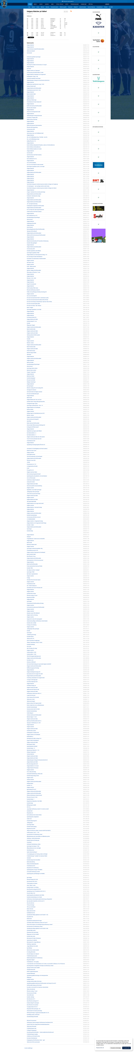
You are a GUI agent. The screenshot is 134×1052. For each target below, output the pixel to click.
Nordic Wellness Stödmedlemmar (33, 146)
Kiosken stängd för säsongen (33, 1002)
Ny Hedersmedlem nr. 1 (31, 434)
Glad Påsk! (29, 421)
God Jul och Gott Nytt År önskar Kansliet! (35, 164)
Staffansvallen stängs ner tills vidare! (34, 985)
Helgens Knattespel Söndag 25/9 (33, 671)
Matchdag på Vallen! (31, 744)
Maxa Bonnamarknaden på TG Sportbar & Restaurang (37, 240)
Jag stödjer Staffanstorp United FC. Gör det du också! (38, 808)
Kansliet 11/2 (29, 785)
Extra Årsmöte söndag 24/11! (33, 1000)
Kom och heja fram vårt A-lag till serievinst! (35, 209)
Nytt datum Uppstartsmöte (32, 573)
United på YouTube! (31, 481)
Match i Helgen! (30, 307)
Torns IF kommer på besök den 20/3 (34, 438)
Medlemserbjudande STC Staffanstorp (34, 957)
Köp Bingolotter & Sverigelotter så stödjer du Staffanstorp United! (40, 965)
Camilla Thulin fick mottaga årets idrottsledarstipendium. (38, 1024)
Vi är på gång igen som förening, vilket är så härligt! (37, 854)
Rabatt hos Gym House (31, 450)
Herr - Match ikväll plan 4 (32, 585)
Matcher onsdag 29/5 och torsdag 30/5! (35, 387)
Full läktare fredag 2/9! (31, 685)
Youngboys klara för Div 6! (32, 1006)
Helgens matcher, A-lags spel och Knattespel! (36, 552)
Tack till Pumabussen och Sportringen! (34, 456)
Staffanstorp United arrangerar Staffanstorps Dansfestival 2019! (40, 1022)
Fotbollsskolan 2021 (31, 865)
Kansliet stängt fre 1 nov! (32, 321)
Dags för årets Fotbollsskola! (33, 740)
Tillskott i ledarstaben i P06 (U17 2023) (34, 642)
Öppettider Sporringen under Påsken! (34, 430)
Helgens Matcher (30, 60)
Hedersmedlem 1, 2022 (31, 654)
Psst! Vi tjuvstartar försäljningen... (33, 640)
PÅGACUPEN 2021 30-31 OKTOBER (34, 848)
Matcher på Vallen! (30, 376)
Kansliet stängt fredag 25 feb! (33, 775)
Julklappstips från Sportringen (33, 491)
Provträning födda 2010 (31, 317)
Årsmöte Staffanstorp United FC (33, 289)
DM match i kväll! (30, 262)
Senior (35, 4)
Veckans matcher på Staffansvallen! (34, 714)
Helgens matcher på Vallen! (32, 331)
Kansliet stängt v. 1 (30, 799)
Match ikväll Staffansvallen (32, 564)
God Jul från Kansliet (31, 477)
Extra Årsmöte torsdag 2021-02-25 (34, 889)
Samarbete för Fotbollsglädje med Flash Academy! (37, 448)
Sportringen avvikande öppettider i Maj (34, 548)
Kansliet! (28, 338)
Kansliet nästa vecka (31, 936)
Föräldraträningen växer (31, 1028)
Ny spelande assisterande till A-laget (34, 920)
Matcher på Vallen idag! (31, 99)
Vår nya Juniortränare (31, 906)
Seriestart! (29, 857)
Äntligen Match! (30, 783)
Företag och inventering (31, 624)
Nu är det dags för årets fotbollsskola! (34, 256)
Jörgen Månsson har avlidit (32, 946)
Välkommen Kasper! (31, 701)
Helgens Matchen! (30, 190)
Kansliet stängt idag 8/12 (32, 820)
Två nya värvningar (30, 904)
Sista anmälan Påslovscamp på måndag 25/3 (36, 425)
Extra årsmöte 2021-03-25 (32, 881)
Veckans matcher (30, 779)
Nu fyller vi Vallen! (30, 524)
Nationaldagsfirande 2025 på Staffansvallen (36, 229)
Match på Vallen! (30, 362)
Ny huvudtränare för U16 (32, 158)
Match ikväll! (29, 397)
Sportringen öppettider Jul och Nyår (34, 309)
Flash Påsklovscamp (31, 454)
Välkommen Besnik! (31, 50)
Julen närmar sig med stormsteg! (33, 493)
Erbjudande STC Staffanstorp (33, 867)
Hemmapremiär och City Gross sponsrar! (35, 560)
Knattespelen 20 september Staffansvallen (35, 205)
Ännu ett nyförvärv (30, 902)
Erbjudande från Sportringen (32, 932)
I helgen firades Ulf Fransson (32, 767)
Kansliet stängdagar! (31, 378)
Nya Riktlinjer (29, 948)
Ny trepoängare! (30, 385)
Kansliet (28, 323)
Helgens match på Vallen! (32, 472)
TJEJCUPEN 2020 (30, 995)
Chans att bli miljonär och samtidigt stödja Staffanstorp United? (40, 924)
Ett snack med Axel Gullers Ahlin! (33, 303)
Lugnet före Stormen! (31, 695)
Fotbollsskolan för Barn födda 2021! (34, 101)
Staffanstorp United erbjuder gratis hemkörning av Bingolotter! (39, 899)
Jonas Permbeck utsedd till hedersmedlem (35, 49)
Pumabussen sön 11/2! (31, 464)
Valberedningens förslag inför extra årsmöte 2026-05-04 (38, 80)
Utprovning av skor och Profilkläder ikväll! (35, 133)
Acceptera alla (126, 1048)
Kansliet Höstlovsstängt (32, 826)
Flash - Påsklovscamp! (31, 266)
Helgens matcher (30, 575)
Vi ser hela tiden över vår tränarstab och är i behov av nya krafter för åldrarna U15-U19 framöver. (46, 963)
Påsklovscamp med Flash (32, 119)
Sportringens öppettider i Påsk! (33, 252)
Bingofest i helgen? (31, 959)
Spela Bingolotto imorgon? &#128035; (34, 869)
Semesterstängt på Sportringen (33, 364)
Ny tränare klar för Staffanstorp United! (34, 926)
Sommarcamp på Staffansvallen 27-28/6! (35, 72)
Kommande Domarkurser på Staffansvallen (35, 607)
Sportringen (29, 528)
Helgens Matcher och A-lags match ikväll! (35, 503)
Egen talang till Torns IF (31, 789)
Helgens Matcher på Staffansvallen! (34, 88)
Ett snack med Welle (31, 380)
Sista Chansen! (30, 227)
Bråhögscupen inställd (31, 805)
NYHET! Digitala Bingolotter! (32, 971)
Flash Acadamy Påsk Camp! (32, 287)
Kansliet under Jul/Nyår (31, 622)
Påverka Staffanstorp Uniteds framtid (34, 795)
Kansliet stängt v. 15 (31, 748)
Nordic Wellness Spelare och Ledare (34, 148)
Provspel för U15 (30, 470)
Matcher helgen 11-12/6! (32, 716)
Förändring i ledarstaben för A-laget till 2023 (36, 677)
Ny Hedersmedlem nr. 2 (31, 432)
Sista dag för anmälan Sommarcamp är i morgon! (37, 64)
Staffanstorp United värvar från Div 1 (34, 693)
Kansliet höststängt (31, 644)
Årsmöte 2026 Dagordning (32, 127)
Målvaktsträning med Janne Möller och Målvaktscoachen (38, 836)
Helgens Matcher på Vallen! (37, 11)
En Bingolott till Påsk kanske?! (33, 427)
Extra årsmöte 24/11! (31, 998)
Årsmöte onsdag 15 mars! (32, 595)
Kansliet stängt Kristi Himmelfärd (33, 859)
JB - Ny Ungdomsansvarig (32, 203)
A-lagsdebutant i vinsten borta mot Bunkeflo (36, 538)
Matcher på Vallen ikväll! (32, 544)
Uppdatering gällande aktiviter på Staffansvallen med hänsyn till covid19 (41, 983)
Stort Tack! (29, 646)
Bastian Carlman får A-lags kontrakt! (34, 703)
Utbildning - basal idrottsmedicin (33, 838)
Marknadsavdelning (31, 861)
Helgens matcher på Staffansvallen (34, 327)
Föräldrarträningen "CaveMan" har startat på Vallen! (37, 855)
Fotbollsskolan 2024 (31, 440)
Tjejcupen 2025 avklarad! (32, 231)
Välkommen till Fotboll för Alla (33, 689)
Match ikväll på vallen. (31, 346)
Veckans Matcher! (30, 754)
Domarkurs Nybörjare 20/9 (32, 681)
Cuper (66, 4)
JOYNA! (28, 462)
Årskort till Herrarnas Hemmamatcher (34, 125)
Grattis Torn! (29, 818)
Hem (30, 4)
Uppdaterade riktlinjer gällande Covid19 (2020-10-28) (37, 928)
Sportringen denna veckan (32, 368)
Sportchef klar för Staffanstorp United (34, 834)
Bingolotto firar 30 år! (31, 828)
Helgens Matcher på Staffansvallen (34, 558)
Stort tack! (29, 68)
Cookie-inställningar (28, 1048)
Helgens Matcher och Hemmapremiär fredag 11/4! (37, 254)
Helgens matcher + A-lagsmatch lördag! (35, 521)
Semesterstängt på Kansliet (32, 1016)
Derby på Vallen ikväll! (31, 86)
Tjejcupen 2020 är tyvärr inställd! (33, 967)
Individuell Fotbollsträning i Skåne (33, 844)
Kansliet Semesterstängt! (32, 707)
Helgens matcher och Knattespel (33, 734)
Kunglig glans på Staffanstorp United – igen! (36, 1040)
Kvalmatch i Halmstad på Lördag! (33, 195)
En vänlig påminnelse (31, 951)
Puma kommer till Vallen (31, 993)
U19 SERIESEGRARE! (31, 519)
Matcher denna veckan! (31, 370)
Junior (40, 4)
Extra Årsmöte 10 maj (31, 556)
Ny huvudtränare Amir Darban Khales (34, 814)
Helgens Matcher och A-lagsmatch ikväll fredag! (36, 523)
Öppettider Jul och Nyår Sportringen (34, 489)
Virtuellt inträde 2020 (31, 969)
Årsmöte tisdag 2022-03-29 (32, 763)
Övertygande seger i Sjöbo (32, 403)
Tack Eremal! (29, 52)
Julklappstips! (30, 822)
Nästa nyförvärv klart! (31, 910)
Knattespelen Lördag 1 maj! (32, 76)
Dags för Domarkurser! (31, 284)
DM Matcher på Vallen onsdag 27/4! (34, 738)
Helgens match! (30, 777)
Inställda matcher (30, 979)
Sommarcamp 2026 (31, 129)
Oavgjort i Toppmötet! (31, 372)
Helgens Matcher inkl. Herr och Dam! (34, 399)
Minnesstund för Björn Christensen (34, 938)
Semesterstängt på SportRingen (33, 217)
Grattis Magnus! (30, 713)
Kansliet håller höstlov (31, 930)
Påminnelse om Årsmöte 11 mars (33, 272)
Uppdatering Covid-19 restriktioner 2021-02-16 (36, 891)
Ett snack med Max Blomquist (33, 393)
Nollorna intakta (30, 409)
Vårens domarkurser (31, 989)
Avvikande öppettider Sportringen (33, 56)
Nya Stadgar (29, 877)
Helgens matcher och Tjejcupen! (33, 70)
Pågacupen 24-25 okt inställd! (33, 934)
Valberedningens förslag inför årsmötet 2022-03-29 (37, 760)
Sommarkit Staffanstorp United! (33, 871)
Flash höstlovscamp (31, 350)
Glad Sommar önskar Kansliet (33, 950)
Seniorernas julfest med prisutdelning (34, 485)
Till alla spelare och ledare (32, 883)
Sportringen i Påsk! (30, 571)
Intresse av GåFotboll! (31, 662)
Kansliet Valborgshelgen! (32, 242)
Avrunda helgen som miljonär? (33, 953)
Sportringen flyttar (30, 824)
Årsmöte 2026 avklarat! (31, 107)
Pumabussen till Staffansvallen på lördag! (35, 603)
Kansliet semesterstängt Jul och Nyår (34, 897)
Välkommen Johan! (31, 699)
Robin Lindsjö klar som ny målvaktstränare (35, 705)
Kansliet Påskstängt (31, 973)
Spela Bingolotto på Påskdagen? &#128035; (36, 873)
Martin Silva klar (30, 908)
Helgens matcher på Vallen (32, 687)
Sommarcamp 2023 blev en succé (33, 517)
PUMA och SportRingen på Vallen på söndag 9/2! (37, 291)
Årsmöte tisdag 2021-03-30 (32, 879)
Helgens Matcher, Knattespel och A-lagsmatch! (36, 74)
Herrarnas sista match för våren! (33, 709)
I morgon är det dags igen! (32, 679)
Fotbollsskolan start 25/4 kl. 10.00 (33, 90)
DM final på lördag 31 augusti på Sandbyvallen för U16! (38, 1012)
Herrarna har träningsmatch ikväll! (33, 111)
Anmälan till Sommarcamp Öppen (33, 579)
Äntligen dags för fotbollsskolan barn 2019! (35, 413)
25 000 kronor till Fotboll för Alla (33, 1036)
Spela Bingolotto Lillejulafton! (33, 816)
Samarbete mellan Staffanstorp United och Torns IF (37, 922)
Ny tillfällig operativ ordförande (33, 1014)
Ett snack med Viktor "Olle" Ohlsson (34, 305)
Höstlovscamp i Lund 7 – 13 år (33, 832)
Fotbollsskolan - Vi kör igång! (33, 961)
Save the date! (30, 152)
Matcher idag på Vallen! (31, 352)
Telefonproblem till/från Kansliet (33, 334)
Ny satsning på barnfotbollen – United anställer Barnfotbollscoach (40, 1032)
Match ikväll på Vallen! (31, 94)
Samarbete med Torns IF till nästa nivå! (34, 587)
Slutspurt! (29, 536)
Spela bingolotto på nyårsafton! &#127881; (35, 895)
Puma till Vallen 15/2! (31, 893)
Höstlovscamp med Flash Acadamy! (34, 211)
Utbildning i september (31, 944)
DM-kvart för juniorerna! (31, 1020)
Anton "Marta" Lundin (31, 885)
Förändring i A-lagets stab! (32, 117)
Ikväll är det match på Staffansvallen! (34, 105)
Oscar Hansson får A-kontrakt (33, 697)
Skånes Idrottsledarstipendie (33, 863)
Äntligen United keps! (31, 381)
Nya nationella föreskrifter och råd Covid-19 (35, 901)
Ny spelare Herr (30, 916)
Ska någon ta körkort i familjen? (33, 570)
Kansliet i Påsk (30, 568)
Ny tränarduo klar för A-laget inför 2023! (35, 673)
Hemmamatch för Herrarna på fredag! (34, 1010)
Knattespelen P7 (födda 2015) (33, 732)
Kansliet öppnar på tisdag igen (33, 840)
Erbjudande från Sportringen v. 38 (33, 1008)
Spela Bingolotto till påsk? (32, 746)
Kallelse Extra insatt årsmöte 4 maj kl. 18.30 (35, 84)
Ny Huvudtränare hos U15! (32, 215)
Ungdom (46, 4)
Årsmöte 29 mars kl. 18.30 (32, 797)
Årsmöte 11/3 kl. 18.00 (31, 278)
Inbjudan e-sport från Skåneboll (33, 613)
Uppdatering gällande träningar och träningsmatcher (37, 975)
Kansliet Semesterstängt (32, 515)
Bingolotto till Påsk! (31, 597)
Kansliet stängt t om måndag (32, 887)
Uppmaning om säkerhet (32, 940)
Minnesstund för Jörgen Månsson (34, 942)
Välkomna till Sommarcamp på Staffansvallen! (36, 235)
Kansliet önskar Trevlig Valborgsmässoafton (36, 401)
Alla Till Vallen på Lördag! (32, 648)
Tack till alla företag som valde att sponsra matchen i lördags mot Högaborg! (42, 184)
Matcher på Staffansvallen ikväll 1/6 (34, 720)
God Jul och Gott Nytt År (32, 295)
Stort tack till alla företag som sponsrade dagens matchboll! (39, 664)
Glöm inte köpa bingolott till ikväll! (33, 474)
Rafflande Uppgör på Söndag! (33, 667)
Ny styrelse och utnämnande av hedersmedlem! (36, 258)
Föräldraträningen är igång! (32, 1034)
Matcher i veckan (30, 342)
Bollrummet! (29, 918)
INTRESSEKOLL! (30, 736)
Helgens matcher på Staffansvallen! (34, 344)
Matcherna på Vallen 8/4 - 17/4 (33, 750)
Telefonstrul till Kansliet (31, 1026)
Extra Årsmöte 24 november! (32, 1004)
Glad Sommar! (30, 219)
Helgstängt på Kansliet (31, 223)
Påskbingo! (29, 977)
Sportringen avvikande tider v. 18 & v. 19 (35, 405)
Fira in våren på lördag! (31, 771)
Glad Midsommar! (30, 850)
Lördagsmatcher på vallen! (32, 466)
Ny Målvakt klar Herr (31, 912)
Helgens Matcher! (30, 45)
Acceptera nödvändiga (116, 1048)
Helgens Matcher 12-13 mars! (33, 765)
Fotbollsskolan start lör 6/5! (32, 550)
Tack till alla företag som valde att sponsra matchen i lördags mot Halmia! (41, 188)
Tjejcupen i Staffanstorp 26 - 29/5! (33, 722)
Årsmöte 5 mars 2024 (31, 460)
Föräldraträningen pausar (32, 955)
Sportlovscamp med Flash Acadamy (34, 154)
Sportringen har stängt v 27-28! (33, 846)
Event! (28, 468)
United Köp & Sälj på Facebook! (33, 479)
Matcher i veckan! (30, 415)
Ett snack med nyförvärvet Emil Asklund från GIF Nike (37, 299)
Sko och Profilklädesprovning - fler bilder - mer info (37, 137)
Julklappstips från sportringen (33, 628)
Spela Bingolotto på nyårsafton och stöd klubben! (37, 476)
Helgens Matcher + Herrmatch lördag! (34, 507)
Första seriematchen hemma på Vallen (34, 566)
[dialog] (114, 1044)
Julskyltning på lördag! (31, 634)
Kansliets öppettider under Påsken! (34, 250)
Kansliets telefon (30, 636)
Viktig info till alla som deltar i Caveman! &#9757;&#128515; (39, 830)
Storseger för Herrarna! (31, 389)
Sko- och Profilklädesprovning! (33, 139)
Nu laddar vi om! (30, 660)
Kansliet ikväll (29, 810)
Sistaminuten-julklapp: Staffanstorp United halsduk (37, 620)
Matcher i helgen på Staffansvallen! (34, 270)
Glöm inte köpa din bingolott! (33, 419)
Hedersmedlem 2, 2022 (31, 652)
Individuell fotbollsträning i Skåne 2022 (34, 773)
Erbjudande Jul (30, 812)
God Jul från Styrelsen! (31, 162)
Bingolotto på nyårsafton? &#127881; (34, 801)
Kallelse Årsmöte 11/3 (31, 141)
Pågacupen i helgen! (31, 325)
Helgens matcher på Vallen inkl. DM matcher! (36, 436)
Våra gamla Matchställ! (31, 501)
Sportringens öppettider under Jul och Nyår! (35, 166)
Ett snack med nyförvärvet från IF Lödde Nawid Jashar (38, 297)
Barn (52, 4)
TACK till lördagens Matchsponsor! (34, 656)
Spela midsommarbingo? (32, 852)
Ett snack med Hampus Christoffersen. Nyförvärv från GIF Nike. (39, 301)
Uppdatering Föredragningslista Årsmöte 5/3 (36, 444)
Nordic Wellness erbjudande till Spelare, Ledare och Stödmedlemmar (41, 144)
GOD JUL (29, 807)
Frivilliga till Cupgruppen (32, 1030)
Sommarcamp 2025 (31, 248)
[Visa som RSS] (71, 11)
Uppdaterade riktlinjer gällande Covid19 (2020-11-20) (37, 914)
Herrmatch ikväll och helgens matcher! (34, 391)
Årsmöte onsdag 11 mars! (32, 991)
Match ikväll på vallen (31, 329)
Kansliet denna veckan (31, 593)
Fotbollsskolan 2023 (31, 583)
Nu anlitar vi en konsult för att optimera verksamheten (37, 987)
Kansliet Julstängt (30, 997)
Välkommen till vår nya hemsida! (33, 1042)
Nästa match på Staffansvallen (33, 423)
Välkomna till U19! (30, 638)
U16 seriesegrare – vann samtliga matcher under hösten (38, 186)
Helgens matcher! (30, 260)
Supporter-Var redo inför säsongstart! (34, 618)
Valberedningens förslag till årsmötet (34, 115)
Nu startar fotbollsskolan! (32, 1038)
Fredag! (28, 577)
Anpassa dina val (100, 1047)
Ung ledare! (29, 842)
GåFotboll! (29, 354)
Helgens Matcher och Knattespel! (33, 407)
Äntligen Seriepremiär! (31, 752)
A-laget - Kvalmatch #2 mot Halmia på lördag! (36, 192)
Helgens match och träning (32, 615)
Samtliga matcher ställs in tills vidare (34, 981)
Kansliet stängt (30, 530)
